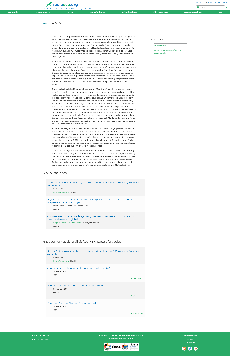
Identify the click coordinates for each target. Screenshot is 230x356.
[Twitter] (190, 349)
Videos (70, 12)
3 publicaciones (160, 46)
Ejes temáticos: (41, 335)
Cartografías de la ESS (97, 12)
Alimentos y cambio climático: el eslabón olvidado (75, 285)
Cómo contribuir (190, 342)
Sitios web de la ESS (160, 12)
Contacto (190, 339)
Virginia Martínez (61, 223)
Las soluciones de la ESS (193, 12)
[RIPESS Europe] (130, 347)
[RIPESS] (112, 347)
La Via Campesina (61, 192)
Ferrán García (75, 223)
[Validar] (226, 7)
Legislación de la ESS (129, 12)
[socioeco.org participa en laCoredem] (196, 349)
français (140, 296)
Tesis (220, 12)
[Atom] (184, 349)
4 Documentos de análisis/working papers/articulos (167, 51)
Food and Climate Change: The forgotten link (73, 303)
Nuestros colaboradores (189, 336)
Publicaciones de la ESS (43, 12)
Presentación (13, 12)
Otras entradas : (42, 339)
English (133, 278)
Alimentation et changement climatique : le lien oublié (78, 268)
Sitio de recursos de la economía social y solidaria (67, 8)
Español (140, 278)
